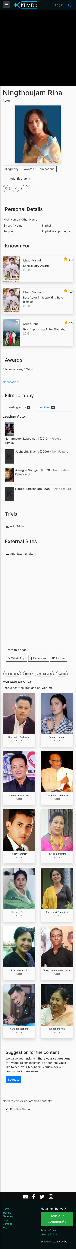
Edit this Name (19, 1109)
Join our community (57, 1218)
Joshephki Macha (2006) (32, 451)
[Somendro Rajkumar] (19, 713)
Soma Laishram (57, 737)
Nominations (11, 382)
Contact (7, 1223)
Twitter (60, 658)
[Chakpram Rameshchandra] (57, 946)
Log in (59, 5)
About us (8, 1216)
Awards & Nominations (39, 169)
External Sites (44, 673)
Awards (62, 673)
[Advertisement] (38, 47)
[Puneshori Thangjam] (57, 888)
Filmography (12, 673)
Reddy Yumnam (19, 853)
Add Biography (19, 178)
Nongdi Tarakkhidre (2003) (33, 488)
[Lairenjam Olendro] (19, 771)
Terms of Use (48, 1230)
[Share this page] (24, 188)
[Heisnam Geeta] (19, 888)
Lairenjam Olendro (19, 795)
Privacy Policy (49, 1234)
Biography (12, 169)
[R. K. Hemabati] (19, 946)
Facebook (39, 658)
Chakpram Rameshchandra (57, 970)
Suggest (13, 1079)
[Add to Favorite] (6, 188)
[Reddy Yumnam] (19, 830)
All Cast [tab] (47, 407)
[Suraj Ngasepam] (19, 1005)
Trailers (7, 1212)
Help (5, 1220)
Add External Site (21, 553)
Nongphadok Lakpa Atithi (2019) (27, 438)
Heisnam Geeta (19, 912)
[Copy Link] (15, 188)
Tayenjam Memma (57, 853)
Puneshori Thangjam (57, 912)
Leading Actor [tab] (18, 407)
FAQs (6, 1227)
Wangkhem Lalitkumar (57, 795)
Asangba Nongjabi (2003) (32, 470)
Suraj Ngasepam (19, 1028)
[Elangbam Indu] (57, 1005)
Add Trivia (16, 526)
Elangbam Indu (57, 1028)
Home (6, 1208)
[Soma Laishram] (57, 713)
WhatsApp (17, 658)
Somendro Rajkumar (19, 737)
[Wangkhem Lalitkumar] (57, 771)
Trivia (28, 673)
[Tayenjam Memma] (57, 830)
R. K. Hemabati (19, 970)
